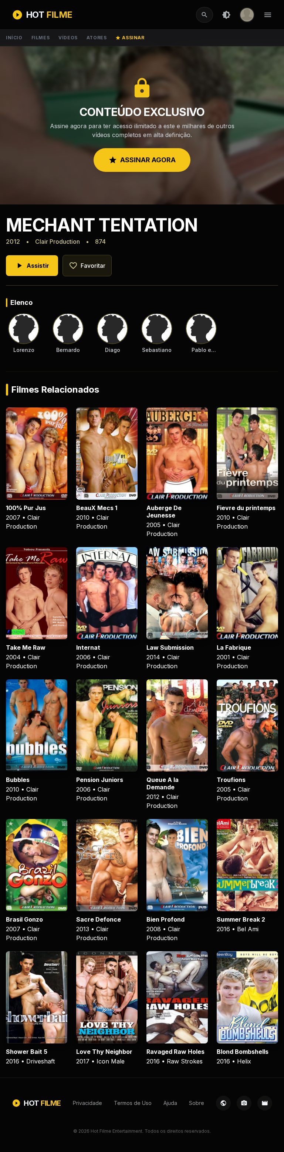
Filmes (40, 37)
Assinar (129, 37)
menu (267, 14)
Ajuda (170, 1103)
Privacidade (87, 1103)
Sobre (196, 1103)
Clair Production (57, 241)
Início (14, 37)
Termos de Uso (133, 1103)
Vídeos (68, 37)
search (204, 15)
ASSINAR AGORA (142, 160)
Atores (97, 37)
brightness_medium (226, 14)
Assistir (32, 265)
